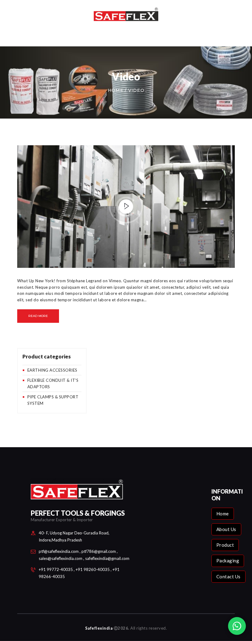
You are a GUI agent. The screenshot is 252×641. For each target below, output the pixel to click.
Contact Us (228, 576)
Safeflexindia (99, 628)
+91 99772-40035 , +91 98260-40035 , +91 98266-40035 (79, 573)
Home (116, 90)
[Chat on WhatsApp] (237, 626)
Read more (38, 316)
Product (225, 545)
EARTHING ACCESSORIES (52, 370)
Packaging (227, 560)
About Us (226, 529)
